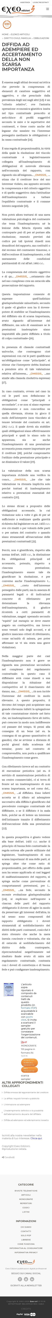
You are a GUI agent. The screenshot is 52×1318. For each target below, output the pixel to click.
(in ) (29, 1006)
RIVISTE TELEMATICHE (26, 1191)
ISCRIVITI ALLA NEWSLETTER (26, 1285)
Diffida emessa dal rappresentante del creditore (26, 1092)
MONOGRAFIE (28, 1045)
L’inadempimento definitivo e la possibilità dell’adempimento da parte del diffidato (23, 1112)
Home (5, 34)
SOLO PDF (26, 1235)
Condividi (9, 1157)
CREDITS (26, 1309)
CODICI (26, 1208)
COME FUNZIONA (26, 1244)
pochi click (27, 1018)
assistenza (25, 2)
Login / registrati (41, 2)
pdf (25, 1042)
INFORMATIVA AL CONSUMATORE (26, 1248)
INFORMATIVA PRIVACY (26, 1252)
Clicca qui (36, 1138)
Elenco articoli (20, 34)
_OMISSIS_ (40, 174)
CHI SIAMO (26, 1227)
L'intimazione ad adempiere (17, 1104)
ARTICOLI (26, 1195)
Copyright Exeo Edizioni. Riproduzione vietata (16, 1147)
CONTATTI (26, 1231)
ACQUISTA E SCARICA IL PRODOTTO (29, 1062)
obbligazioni (41, 38)
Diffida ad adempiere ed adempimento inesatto (26, 1120)
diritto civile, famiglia (17, 38)
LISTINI (26, 1212)
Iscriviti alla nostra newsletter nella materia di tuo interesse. (22, 1137)
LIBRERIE (26, 1240)
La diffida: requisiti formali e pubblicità (21, 1098)
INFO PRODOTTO (29, 1069)
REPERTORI (26, 1203)
